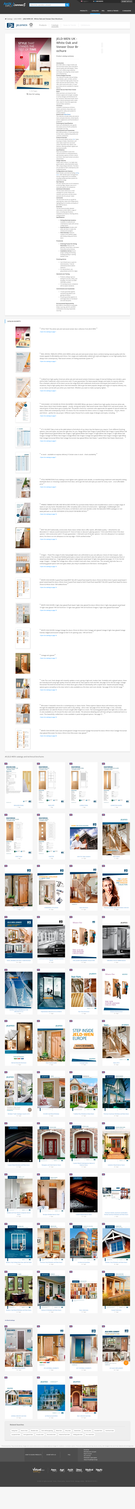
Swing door (14, 1430)
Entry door (68, 1430)
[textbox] (47, 5)
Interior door (24, 1430)
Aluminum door (109, 1430)
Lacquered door (15, 1434)
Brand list (86, 1450)
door (74, 139)
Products (83, 11)
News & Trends (112, 11)
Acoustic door (40, 1434)
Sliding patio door (78, 1434)
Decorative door (51, 1434)
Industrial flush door (64, 1434)
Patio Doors (67, 114)
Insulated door (98, 1430)
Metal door (59, 1430)
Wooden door (34, 1430)
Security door (87, 1430)
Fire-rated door (90, 1434)
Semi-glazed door (28, 1434)
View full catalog (34, 94)
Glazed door (77, 1430)
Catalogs (95, 11)
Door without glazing (47, 1430)
